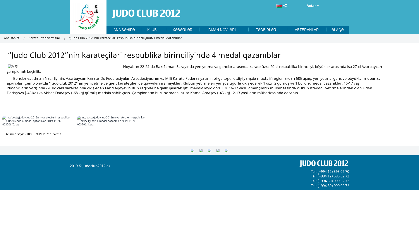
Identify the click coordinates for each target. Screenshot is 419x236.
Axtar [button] (311, 6)
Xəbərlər (182, 30)
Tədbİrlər (266, 30)
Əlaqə (337, 30)
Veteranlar (307, 30)
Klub (152, 30)
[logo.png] (88, 17)
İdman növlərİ (222, 30)
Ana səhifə (124, 30)
